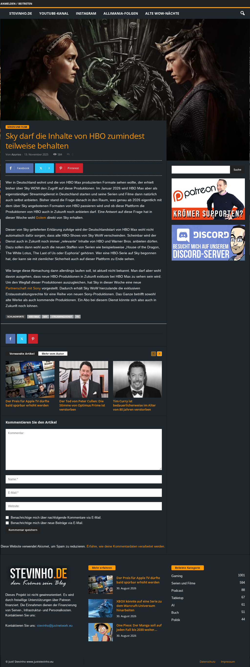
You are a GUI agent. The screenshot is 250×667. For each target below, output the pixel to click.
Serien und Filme (17, 127)
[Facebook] (10, 339)
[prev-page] (153, 353)
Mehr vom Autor (53, 353)
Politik (175, 620)
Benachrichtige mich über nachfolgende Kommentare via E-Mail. (56, 517)
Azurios (16, 154)
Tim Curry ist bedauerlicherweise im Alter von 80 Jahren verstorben (134, 405)
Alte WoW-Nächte (162, 13)
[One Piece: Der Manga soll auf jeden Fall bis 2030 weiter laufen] (100, 632)
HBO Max (34, 316)
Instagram (86, 13)
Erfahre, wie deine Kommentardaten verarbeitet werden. (126, 546)
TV (77, 316)
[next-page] (159, 353)
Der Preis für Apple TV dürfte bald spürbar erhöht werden (27, 403)
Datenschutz (207, 661)
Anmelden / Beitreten (16, 3)
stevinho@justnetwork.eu (55, 625)
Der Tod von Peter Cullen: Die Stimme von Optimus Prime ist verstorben (82, 405)
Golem (41, 217)
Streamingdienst (62, 316)
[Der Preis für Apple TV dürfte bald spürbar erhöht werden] (30, 379)
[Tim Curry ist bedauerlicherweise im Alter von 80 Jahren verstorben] (137, 379)
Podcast (177, 590)
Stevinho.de (20, 13)
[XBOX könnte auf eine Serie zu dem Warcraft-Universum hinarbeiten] (100, 608)
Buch (175, 612)
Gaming (176, 576)
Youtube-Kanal (54, 13)
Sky (45, 316)
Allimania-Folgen (121, 13)
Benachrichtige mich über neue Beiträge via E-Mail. (47, 523)
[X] (22, 339)
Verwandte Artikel (22, 353)
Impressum (228, 661)
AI (173, 605)
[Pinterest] (33, 339)
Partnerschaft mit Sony (23, 288)
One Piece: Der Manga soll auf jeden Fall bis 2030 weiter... (139, 627)
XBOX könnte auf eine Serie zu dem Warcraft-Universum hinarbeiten (139, 605)
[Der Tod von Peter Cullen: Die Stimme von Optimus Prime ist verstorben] (83, 379)
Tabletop (177, 598)
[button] (242, 13)
